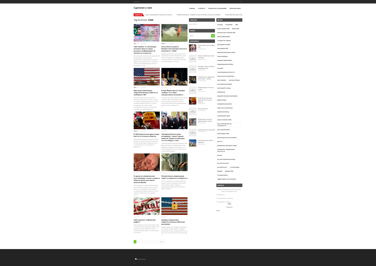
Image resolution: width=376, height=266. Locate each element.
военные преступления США (226, 32)
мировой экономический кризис (227, 96)
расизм (219, 155)
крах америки (221, 80)
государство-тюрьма (224, 40)
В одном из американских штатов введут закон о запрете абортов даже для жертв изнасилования (147, 179)
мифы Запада (221, 100)
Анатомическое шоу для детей (206, 130)
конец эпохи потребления (225, 76)
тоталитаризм (234, 167)
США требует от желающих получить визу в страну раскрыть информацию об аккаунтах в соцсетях (145, 50)
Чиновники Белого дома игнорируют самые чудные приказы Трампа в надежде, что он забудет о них (173, 137)
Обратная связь (235, 8)
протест (220, 141)
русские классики (223, 163)
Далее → (162, 242)
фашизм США (229, 171)
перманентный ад (223, 112)
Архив (218, 210)
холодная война (222, 175)
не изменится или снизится (225, 198)
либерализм (221, 92)
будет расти (221, 195)
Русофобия (228, 24)
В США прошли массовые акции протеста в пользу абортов (146, 135)
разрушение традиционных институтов (226, 150)
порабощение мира (223, 116)
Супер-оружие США (223, 28)
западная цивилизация (224, 60)
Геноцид (220, 24)
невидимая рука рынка (224, 104)
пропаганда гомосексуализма (226, 137)
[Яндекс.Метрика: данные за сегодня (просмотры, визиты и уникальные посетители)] (140, 259)
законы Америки (222, 56)
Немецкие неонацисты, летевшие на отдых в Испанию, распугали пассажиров (188, 15)
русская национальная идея (226, 159)
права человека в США (224, 120)
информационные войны (225, 64)
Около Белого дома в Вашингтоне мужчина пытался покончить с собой (174, 49)
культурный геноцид (223, 88)
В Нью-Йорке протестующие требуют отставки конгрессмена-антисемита (173, 92)
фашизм (219, 171)
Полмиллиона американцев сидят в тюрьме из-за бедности (174, 177)
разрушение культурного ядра (227, 145)
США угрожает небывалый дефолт (144, 221)
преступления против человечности (224, 125)
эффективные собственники (226, 179)
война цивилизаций (223, 36)
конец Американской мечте (226, 72)
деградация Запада (223, 44)
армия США (235, 28)
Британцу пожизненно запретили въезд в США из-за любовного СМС (146, 92)
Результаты (229, 207)
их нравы (220, 68)
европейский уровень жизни (226, 52)
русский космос (222, 167)
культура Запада (234, 80)
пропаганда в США (223, 133)
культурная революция (224, 84)
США (236, 24)
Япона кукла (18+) (203, 109)
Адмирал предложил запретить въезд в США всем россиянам (173, 222)
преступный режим (223, 129)
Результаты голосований (217, 8)
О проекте (136, 2)
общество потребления (225, 108)
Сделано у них (143, 7)
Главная (192, 8)
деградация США (222, 48)
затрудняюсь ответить (224, 202)
